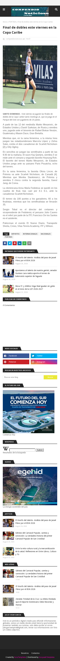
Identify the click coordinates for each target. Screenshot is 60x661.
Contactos (35, 653)
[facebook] (16, 355)
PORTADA (12, 22)
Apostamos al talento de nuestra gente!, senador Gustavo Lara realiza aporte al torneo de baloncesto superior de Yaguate (36, 273)
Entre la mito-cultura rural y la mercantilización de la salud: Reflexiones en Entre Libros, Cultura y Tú (35, 551)
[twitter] (44, 355)
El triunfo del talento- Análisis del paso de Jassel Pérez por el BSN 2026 (35, 259)
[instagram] (44, 362)
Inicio (5, 22)
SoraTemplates (20, 657)
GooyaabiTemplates (46, 657)
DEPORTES (15, 234)
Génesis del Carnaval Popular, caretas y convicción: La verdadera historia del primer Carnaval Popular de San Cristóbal (33, 536)
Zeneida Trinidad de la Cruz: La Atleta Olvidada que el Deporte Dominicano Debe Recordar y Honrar (36, 602)
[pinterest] (16, 362)
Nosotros (25, 653)
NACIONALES (46, 234)
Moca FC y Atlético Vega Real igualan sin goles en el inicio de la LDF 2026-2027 (35, 287)
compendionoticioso (14, 39)
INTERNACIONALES (30, 234)
